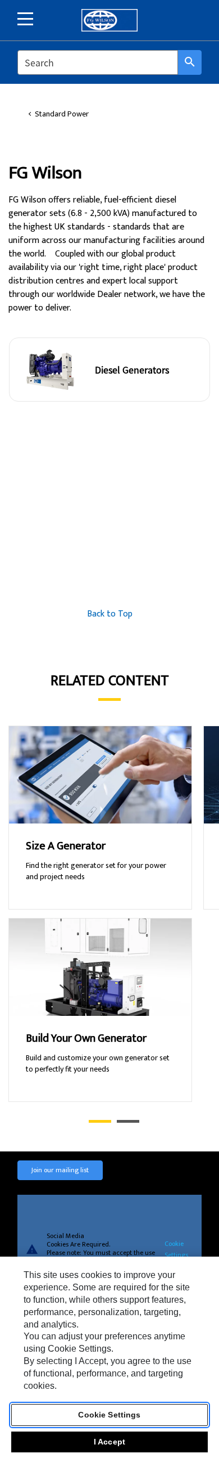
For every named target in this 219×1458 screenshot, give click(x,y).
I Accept (109, 1441)
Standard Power (62, 114)
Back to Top (110, 614)
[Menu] (25, 19)
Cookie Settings (176, 1249)
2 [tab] (122, 1121)
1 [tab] (94, 1121)
